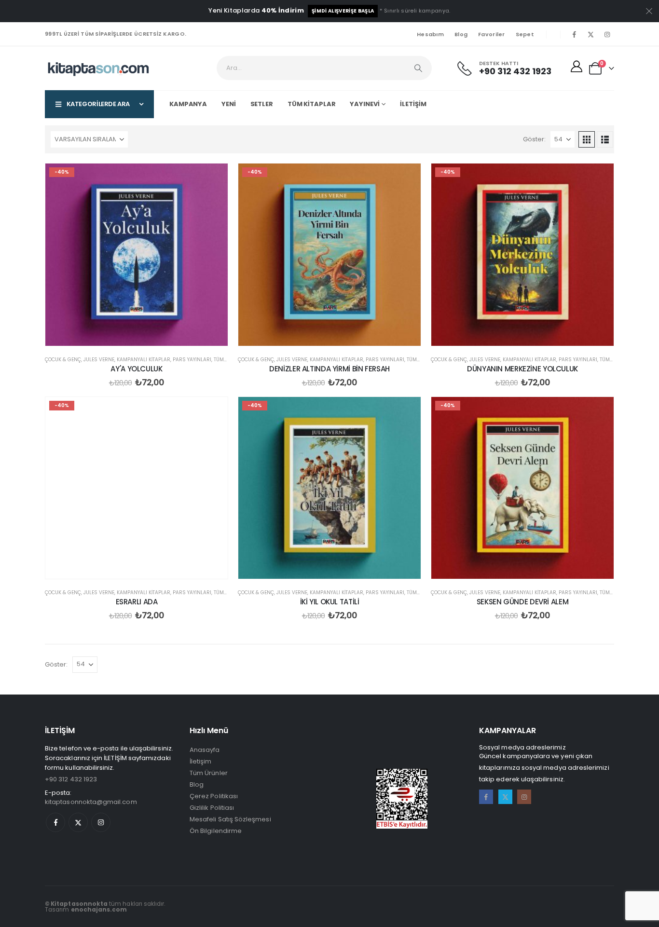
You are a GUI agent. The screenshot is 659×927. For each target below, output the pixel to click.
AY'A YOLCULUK (136, 369)
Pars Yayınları (192, 359)
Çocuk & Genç (63, 359)
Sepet (525, 34)
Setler (261, 104)
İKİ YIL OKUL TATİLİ (329, 602)
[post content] (136, 255)
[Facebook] (574, 34)
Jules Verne (98, 359)
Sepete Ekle (144, 336)
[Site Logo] (98, 68)
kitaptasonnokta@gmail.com (91, 801)
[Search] (418, 68)
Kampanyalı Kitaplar (143, 359)
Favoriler (491, 34)
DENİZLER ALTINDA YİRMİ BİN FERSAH (329, 369)
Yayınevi (364, 104)
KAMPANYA (188, 104)
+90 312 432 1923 (71, 779)
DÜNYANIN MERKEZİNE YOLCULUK (522, 369)
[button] (586, 139)
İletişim (413, 104)
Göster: (534, 139)
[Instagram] (607, 34)
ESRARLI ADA (137, 602)
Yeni (228, 104)
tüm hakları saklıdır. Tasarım (105, 906)
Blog (460, 34)
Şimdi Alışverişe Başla (343, 10)
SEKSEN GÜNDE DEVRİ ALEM (522, 602)
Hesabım (430, 34)
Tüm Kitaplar (312, 104)
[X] (590, 34)
